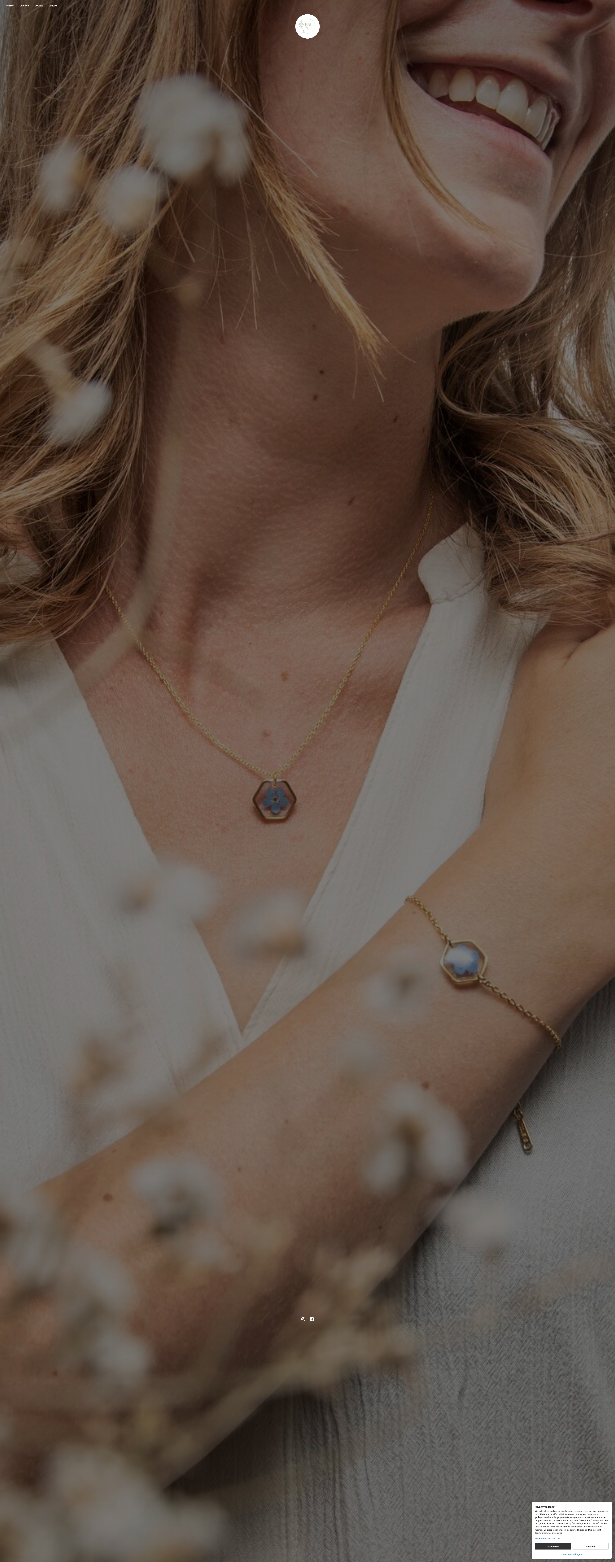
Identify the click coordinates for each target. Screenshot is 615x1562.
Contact (53, 5)
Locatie (39, 5)
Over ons (24, 5)
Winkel (10, 5)
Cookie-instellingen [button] (572, 1554)
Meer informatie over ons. (548, 1538)
